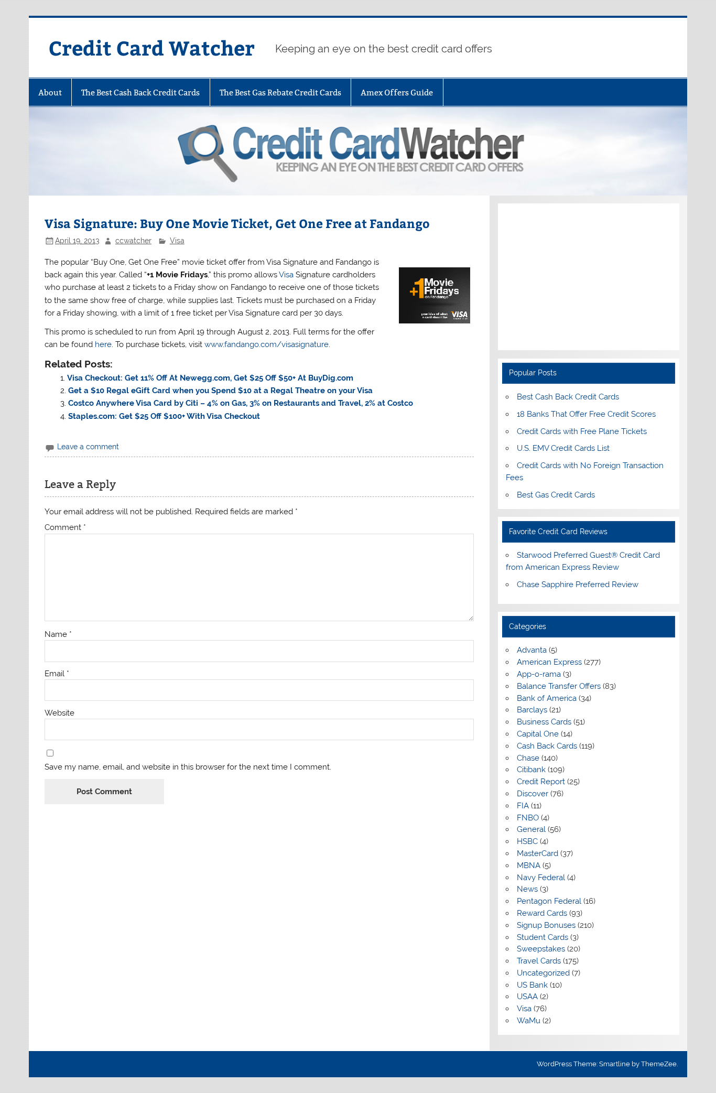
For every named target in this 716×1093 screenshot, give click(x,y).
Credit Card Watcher (152, 47)
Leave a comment (88, 446)
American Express (549, 662)
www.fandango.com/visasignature (266, 344)
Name (58, 635)
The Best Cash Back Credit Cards (140, 93)
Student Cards (542, 937)
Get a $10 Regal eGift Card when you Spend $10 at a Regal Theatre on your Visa (220, 390)
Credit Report (541, 781)
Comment (65, 528)
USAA (527, 996)
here (103, 344)
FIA (523, 805)
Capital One (538, 734)
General (531, 829)
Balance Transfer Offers (559, 686)
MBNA (528, 865)
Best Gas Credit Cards (556, 495)
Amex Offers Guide (397, 93)
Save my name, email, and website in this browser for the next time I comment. (188, 767)
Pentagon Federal (549, 901)
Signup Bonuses (546, 925)
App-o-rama (539, 674)
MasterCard (537, 853)
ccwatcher (133, 240)
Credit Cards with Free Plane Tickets (582, 431)
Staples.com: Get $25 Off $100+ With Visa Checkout (164, 416)
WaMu (528, 1020)
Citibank (531, 769)
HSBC (527, 841)
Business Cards (544, 722)
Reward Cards (542, 913)
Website (59, 713)
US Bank (532, 985)
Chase (528, 758)
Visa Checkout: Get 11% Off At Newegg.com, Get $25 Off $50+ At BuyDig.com (210, 378)
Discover (532, 793)
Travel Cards (539, 961)
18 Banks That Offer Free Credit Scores (586, 414)
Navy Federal (541, 877)
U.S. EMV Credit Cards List (563, 448)
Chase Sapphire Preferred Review (577, 584)
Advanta (532, 650)
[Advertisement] (588, 276)
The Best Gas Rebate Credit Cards (280, 93)
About (50, 93)
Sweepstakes (541, 949)
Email (57, 674)
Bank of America (547, 698)
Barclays (532, 710)
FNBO (528, 818)
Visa (177, 240)
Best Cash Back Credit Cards (568, 397)
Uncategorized (543, 973)
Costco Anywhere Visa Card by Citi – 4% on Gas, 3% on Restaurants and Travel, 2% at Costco (240, 403)
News (527, 889)
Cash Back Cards (547, 746)
